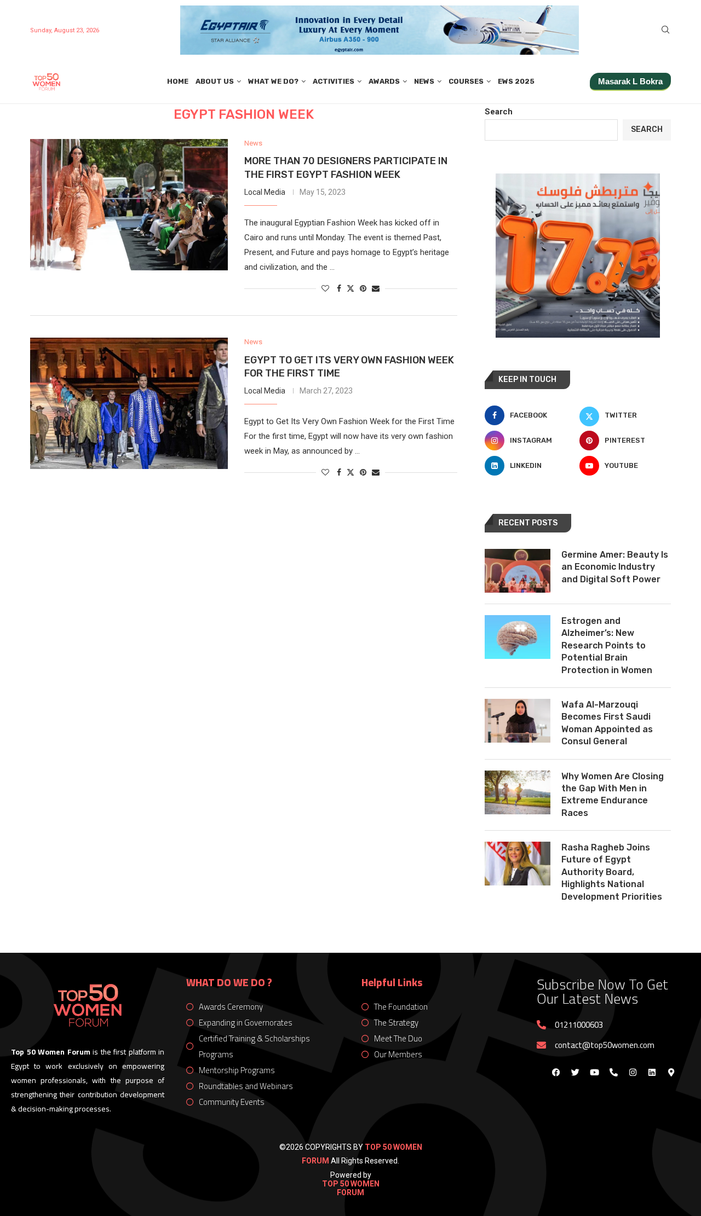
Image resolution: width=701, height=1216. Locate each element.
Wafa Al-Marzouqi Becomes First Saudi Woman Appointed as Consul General (607, 722)
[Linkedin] (651, 1072)
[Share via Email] (376, 288)
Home (177, 81)
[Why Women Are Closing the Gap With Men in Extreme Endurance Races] (517, 792)
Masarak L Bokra (630, 81)
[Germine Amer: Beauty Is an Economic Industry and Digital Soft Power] (517, 571)
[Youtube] (594, 1072)
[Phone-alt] (613, 1072)
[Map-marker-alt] (671, 1072)
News (424, 81)
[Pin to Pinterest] (363, 288)
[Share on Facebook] (339, 288)
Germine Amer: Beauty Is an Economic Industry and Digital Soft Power (614, 566)
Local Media (264, 192)
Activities (333, 81)
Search (499, 112)
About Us (215, 81)
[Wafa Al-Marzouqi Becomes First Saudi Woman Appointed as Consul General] (517, 721)
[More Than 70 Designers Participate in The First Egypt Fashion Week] (129, 204)
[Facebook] (556, 1072)
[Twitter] (575, 1072)
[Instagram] (632, 1072)
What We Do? (273, 81)
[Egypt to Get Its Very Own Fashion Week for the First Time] (129, 403)
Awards (384, 81)
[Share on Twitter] (350, 288)
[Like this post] (325, 288)
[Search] (665, 30)
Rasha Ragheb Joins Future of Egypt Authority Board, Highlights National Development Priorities (611, 872)
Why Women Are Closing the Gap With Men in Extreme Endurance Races (612, 794)
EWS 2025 (516, 81)
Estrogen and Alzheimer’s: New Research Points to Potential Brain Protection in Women (606, 645)
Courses (466, 81)
